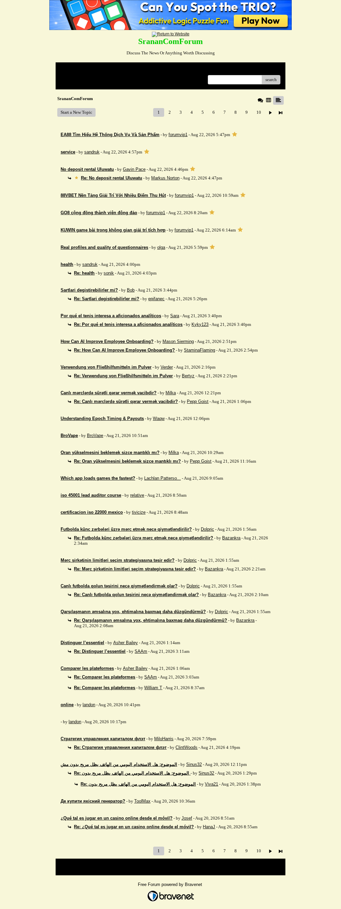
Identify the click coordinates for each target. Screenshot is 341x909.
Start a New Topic (76, 112)
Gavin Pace (134, 169)
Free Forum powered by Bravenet (170, 884)
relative (137, 495)
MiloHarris (163, 738)
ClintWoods (186, 747)
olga (161, 247)
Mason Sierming (178, 341)
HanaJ (209, 826)
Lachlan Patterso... (162, 478)
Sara (174, 315)
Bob (131, 290)
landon (89, 704)
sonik (109, 273)
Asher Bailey (125, 642)
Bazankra (231, 537)
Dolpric (207, 529)
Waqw (159, 418)
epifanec (156, 298)
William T (153, 687)
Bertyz (188, 375)
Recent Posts (72, 77)
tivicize (139, 512)
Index (103, 69)
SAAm (141, 651)
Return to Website (77, 69)
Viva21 (211, 784)
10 (258, 112)
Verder (167, 367)
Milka (171, 392)
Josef (186, 818)
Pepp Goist (197, 401)
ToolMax (142, 801)
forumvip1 (178, 134)
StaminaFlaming (199, 350)
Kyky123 (199, 324)
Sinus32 (194, 764)
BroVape (95, 435)
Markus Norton (165, 177)
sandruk (92, 151)
